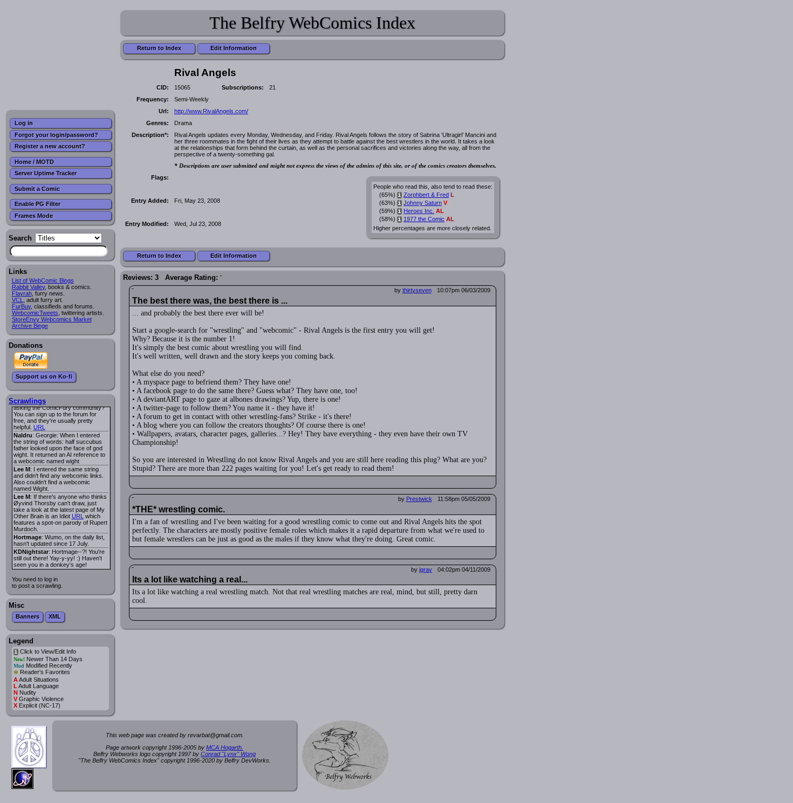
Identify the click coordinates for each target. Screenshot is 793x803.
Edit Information (233, 48)
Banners (27, 616)
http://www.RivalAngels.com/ (211, 111)
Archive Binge (30, 325)
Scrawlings (27, 401)
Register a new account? (50, 146)
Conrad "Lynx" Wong (228, 754)
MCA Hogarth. (224, 747)
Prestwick (419, 499)
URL (39, 427)
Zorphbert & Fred (426, 194)
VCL (17, 300)
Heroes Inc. (419, 211)
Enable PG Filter (37, 204)
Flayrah (22, 293)
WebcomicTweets (35, 313)
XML (55, 616)
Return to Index (159, 48)
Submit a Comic (37, 189)
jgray (425, 569)
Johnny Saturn (423, 203)
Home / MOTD (34, 162)
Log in (24, 123)
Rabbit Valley (28, 287)
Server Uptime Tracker (46, 173)
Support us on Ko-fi (44, 376)
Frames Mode (34, 215)
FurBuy (21, 306)
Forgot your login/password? (56, 135)
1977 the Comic (424, 219)
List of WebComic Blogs (43, 280)
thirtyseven (417, 290)
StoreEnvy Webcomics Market (52, 319)
